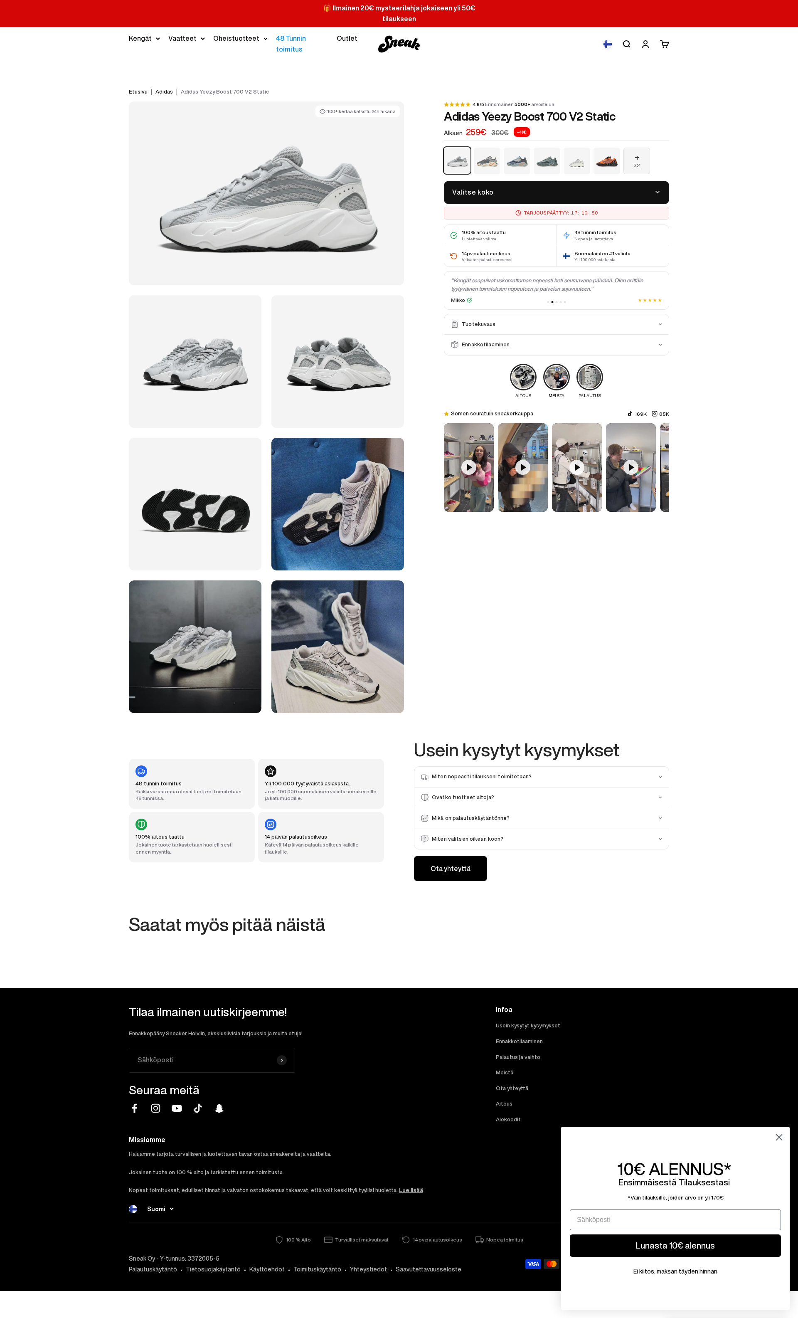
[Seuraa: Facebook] (134, 1108)
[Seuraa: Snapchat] (219, 1108)
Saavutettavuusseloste (428, 1269)
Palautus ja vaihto (518, 1057)
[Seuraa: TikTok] (198, 1108)
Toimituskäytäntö (317, 1269)
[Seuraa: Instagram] (155, 1108)
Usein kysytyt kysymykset (528, 1025)
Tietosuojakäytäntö (213, 1269)
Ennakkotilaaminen (519, 1041)
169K (641, 414)
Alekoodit (508, 1119)
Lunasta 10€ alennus (675, 1245)
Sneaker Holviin (185, 1033)
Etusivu (138, 91)
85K (664, 414)
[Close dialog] (779, 1137)
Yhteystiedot (368, 1269)
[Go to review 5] (565, 302)
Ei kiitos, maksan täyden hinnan (675, 1271)
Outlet (347, 38)
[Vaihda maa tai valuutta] (607, 44)
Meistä (504, 1072)
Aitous (504, 1103)
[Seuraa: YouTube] (176, 1108)
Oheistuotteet (236, 38)
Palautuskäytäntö (153, 1269)
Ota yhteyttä (450, 868)
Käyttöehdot (267, 1269)
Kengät (140, 38)
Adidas (164, 91)
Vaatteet (182, 38)
